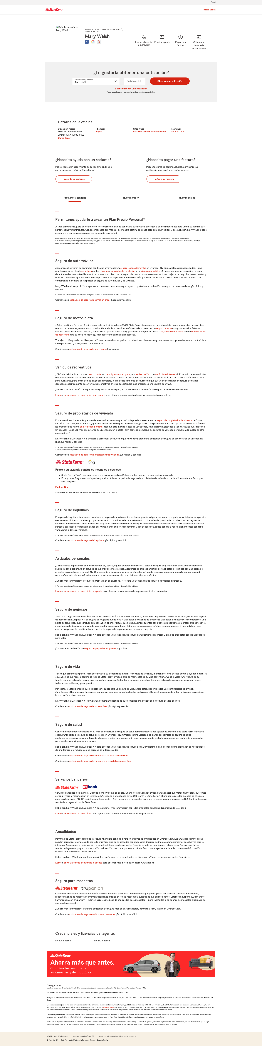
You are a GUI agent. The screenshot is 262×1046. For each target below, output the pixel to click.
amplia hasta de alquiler (123, 271)
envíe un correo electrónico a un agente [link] (84, 395)
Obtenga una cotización (169, 81)
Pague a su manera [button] (164, 179)
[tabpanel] (131, 130)
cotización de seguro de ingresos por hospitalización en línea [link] (100, 761)
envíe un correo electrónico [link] (78, 813)
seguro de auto (164, 328)
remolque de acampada (118, 374)
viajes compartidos (150, 271)
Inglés (99, 131)
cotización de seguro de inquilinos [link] (86, 540)
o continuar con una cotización (131, 88)
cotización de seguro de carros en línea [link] (89, 300)
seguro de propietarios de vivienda (174, 420)
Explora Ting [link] (61, 487)
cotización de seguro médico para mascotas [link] (92, 914)
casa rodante (94, 374)
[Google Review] (93, 42)
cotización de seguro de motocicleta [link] (88, 349)
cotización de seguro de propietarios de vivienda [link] (94, 455)
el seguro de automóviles (133, 268)
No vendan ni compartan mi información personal (117, 1036)
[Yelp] (99, 42)
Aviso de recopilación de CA (83, 1036)
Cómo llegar (64, 138)
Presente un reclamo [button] (74, 179)
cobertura (86, 271)
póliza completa (108, 1007)
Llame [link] (58, 395)
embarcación (142, 374)
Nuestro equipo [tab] (187, 198)
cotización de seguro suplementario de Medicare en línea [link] (98, 755)
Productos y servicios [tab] (75, 198)
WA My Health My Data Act (57, 1036)
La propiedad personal (91, 427)
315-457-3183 (177, 131)
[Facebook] (87, 42)
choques (104, 271)
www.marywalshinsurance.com (149, 131)
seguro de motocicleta (172, 331)
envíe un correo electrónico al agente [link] (83, 591)
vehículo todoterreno (166, 374)
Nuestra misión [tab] (131, 198)
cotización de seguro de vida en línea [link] (88, 706)
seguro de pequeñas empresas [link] (100, 648)
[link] (162, 44)
